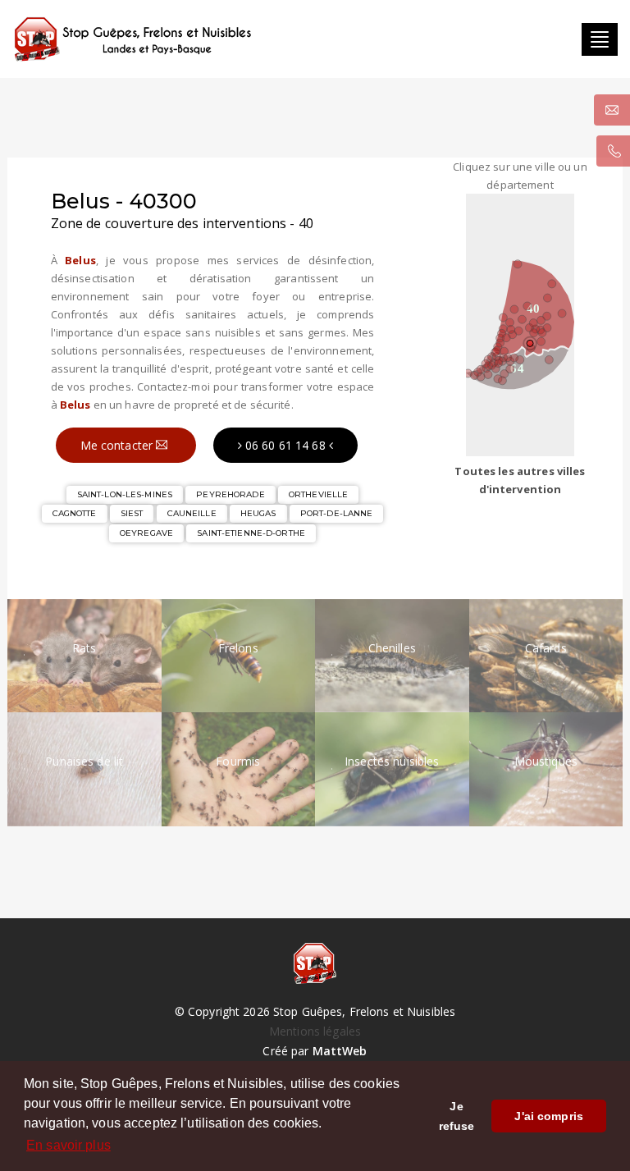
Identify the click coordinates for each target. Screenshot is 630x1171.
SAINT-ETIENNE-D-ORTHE (251, 533)
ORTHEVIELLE (318, 494)
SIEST (132, 513)
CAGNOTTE (74, 513)
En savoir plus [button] (68, 1145)
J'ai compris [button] (548, 1116)
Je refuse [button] (457, 1116)
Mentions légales (315, 1031)
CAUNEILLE (192, 513)
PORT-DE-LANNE (336, 513)
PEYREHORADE (230, 494)
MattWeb (340, 1051)
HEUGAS (258, 513)
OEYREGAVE (146, 533)
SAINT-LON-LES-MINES (124, 494)
